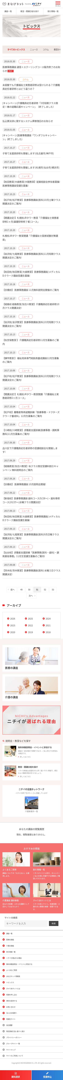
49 (21, 589)
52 (45, 589)
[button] (58, 3)
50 (29, 589)
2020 (12, 632)
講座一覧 (8, 11)
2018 (48, 632)
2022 (30, 625)
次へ (31, 595)
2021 (48, 625)
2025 (30, 618)
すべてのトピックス (16, 49)
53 (53, 589)
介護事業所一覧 (31, 811)
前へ (13, 589)
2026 (12, 618)
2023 (12, 625)
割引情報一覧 (53, 11)
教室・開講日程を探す (29, 11)
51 (37, 589)
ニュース (34, 49)
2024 (48, 618)
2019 (30, 632)
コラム (46, 49)
